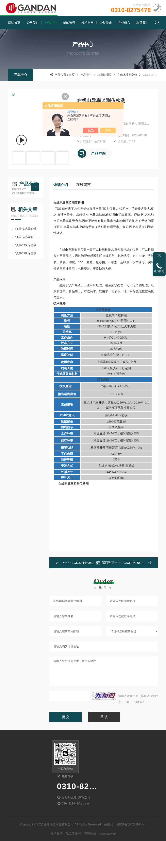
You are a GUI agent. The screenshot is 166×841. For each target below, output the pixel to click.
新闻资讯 (69, 22)
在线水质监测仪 (127, 74)
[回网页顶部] (159, 257)
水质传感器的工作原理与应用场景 (27, 237)
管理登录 (90, 833)
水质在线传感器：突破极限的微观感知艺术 (27, 245)
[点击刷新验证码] (104, 696)
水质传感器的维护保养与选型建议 (27, 229)
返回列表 (106, 564)
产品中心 (51, 22)
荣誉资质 (106, 22)
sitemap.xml (107, 833)
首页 (72, 74)
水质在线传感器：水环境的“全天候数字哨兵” (27, 253)
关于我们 (32, 22)
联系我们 (142, 22)
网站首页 (14, 22)
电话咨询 (159, 271)
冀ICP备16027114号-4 (131, 824)
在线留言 (124, 22)
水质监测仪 (104, 74)
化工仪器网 (73, 833)
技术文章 (87, 22)
